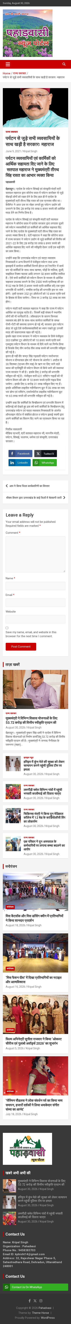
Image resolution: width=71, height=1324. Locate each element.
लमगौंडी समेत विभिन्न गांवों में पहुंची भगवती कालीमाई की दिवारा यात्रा (43, 791)
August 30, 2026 (15, 727)
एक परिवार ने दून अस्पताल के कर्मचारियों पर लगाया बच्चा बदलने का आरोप (44, 845)
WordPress (48, 1317)
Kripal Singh (30, 151)
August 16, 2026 (15, 986)
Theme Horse (40, 1313)
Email (10, 595)
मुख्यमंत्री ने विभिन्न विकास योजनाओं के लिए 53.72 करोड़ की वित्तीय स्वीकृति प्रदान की (41, 1182)
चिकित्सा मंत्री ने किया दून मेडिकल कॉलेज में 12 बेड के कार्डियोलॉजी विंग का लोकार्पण (44, 817)
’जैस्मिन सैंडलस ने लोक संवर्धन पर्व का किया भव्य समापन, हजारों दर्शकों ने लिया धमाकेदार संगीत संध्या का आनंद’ (34, 1104)
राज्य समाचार (12, 131)
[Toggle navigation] (8, 64)
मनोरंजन (11, 866)
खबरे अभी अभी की (17, 1173)
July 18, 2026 (13, 1114)
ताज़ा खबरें (12, 664)
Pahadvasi (45, 1308)
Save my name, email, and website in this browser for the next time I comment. (31, 634)
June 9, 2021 (13, 151)
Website (11, 611)
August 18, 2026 (15, 925)
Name (10, 578)
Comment (13, 532)
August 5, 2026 (15, 1048)
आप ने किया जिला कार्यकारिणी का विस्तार (29, 486)
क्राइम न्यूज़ (28, 757)
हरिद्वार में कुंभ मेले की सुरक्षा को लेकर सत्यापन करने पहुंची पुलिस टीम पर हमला (44, 765)
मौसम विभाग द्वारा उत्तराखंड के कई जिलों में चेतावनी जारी (34, 498)
